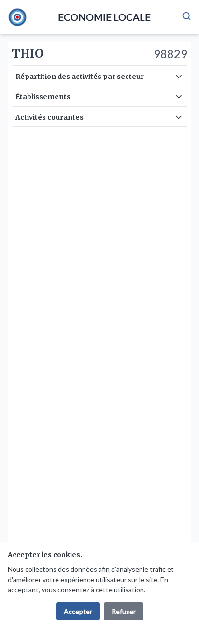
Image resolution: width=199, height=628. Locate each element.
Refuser (124, 611)
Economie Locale (104, 17)
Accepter (78, 611)
